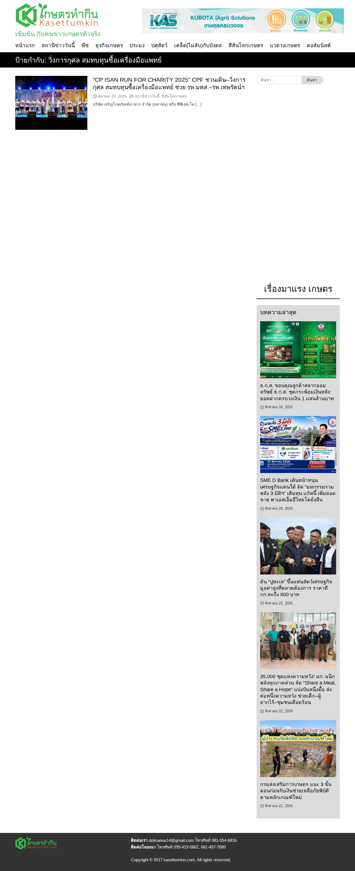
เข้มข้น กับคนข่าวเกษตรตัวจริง (57, 34)
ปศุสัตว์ (159, 45)
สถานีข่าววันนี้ (58, 45)
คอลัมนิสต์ (319, 45)
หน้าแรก (25, 45)
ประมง (137, 45)
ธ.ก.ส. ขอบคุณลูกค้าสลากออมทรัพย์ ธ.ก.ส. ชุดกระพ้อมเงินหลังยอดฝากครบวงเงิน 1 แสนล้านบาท (297, 392)
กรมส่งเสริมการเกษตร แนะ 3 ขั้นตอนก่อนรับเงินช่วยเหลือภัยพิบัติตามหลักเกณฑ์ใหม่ (295, 791)
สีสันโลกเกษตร (246, 45)
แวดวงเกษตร (285, 45)
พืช (85, 45)
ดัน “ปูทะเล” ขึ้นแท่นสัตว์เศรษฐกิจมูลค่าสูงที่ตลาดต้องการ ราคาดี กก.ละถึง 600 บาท (296, 588)
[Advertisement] (298, 186)
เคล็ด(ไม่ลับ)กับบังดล (198, 45)
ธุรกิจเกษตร (109, 45)
